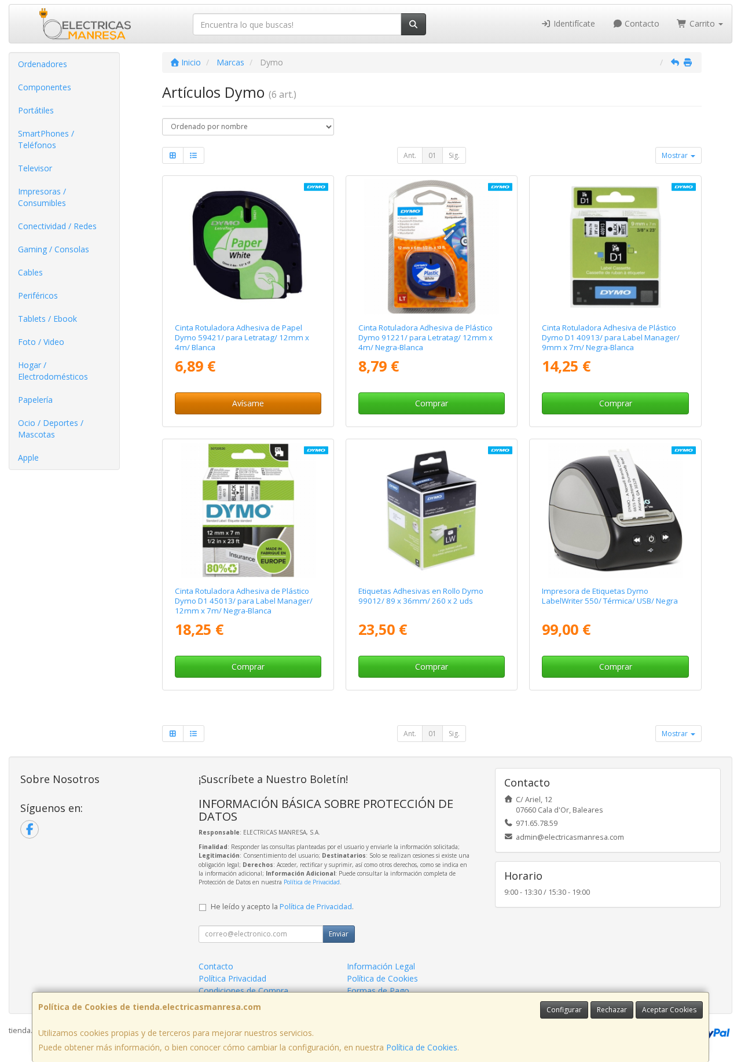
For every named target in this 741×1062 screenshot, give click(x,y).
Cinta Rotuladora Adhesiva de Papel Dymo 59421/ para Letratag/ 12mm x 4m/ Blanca (242, 337)
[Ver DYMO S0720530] (248, 510)
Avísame (248, 403)
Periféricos (38, 295)
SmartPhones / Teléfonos (46, 139)
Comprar (431, 403)
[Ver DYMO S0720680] (615, 246)
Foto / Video (41, 341)
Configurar (564, 1010)
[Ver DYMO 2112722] (615, 510)
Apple (28, 457)
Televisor (35, 168)
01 (432, 155)
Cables (30, 272)
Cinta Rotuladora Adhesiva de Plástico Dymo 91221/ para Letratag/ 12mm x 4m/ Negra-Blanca (425, 337)
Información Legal (381, 966)
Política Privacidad (232, 978)
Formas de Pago (378, 990)
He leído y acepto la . (282, 907)
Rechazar (612, 1010)
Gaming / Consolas (53, 249)
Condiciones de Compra (243, 990)
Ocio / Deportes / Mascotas (50, 428)
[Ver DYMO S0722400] (431, 510)
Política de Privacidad (312, 882)
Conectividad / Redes (57, 226)
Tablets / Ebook (47, 318)
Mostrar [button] (675, 155)
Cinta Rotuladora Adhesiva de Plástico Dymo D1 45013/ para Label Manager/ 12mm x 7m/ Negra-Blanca (244, 601)
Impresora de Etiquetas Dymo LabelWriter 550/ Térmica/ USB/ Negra (610, 596)
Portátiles (36, 110)
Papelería (35, 399)
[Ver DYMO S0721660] (431, 246)
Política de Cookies (421, 1047)
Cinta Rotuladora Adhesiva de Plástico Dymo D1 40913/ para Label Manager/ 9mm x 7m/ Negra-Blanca (611, 337)
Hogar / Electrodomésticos (53, 370)
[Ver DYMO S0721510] (248, 246)
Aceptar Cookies (669, 1010)
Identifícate (573, 23)
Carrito (702, 23)
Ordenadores (42, 63)
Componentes (44, 87)
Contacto (640, 23)
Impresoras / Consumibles (42, 197)
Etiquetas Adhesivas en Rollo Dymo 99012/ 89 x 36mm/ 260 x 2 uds (420, 596)
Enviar (339, 934)
